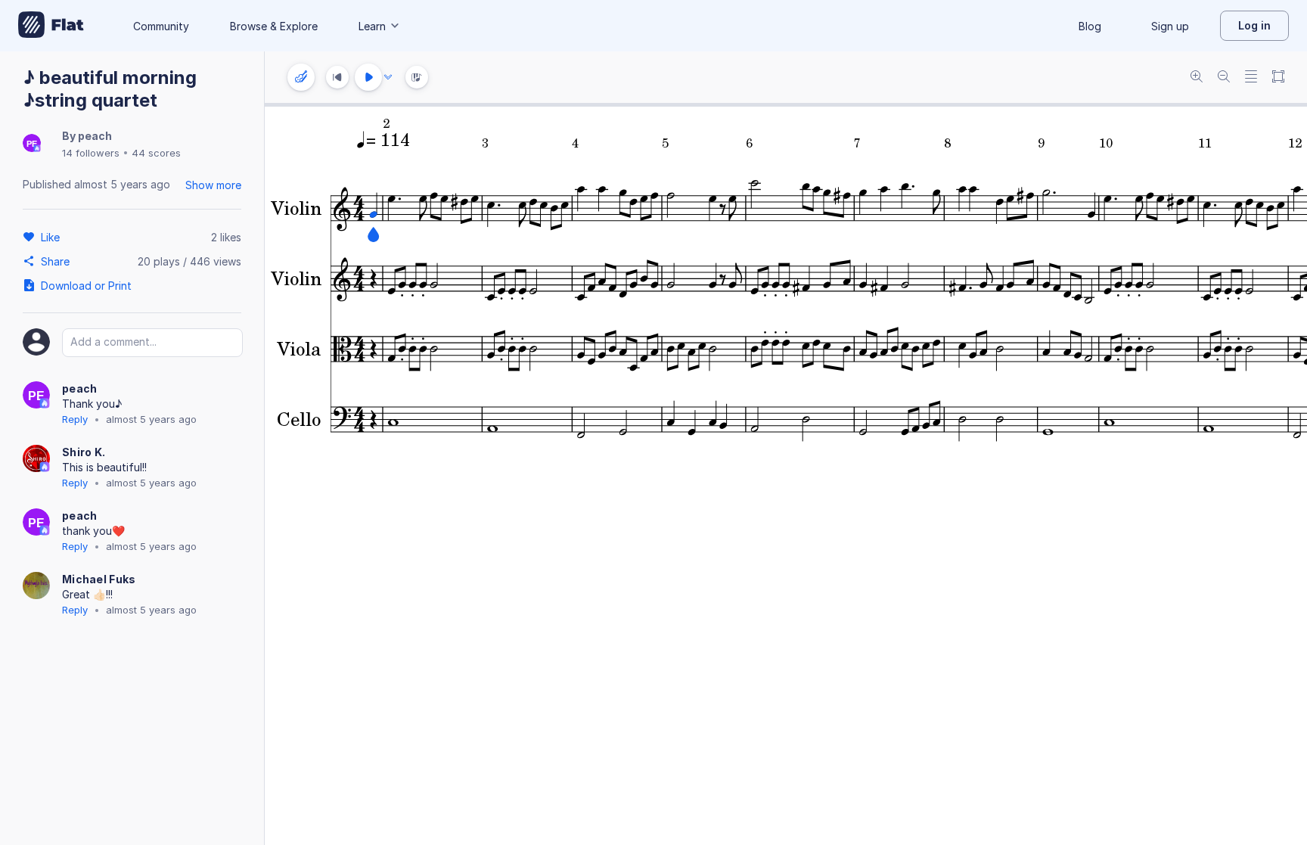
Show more (213, 185)
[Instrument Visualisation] (416, 77)
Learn (372, 26)
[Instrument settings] (301, 77)
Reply (75, 419)
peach (95, 135)
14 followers (91, 153)
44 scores (156, 153)
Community (161, 26)
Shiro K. (83, 452)
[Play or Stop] (368, 77)
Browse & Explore (274, 26)
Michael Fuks (99, 579)
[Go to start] (337, 77)
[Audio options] (388, 77)
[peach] (32, 144)
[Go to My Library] (51, 25)
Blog (1090, 26)
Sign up (1170, 26)
